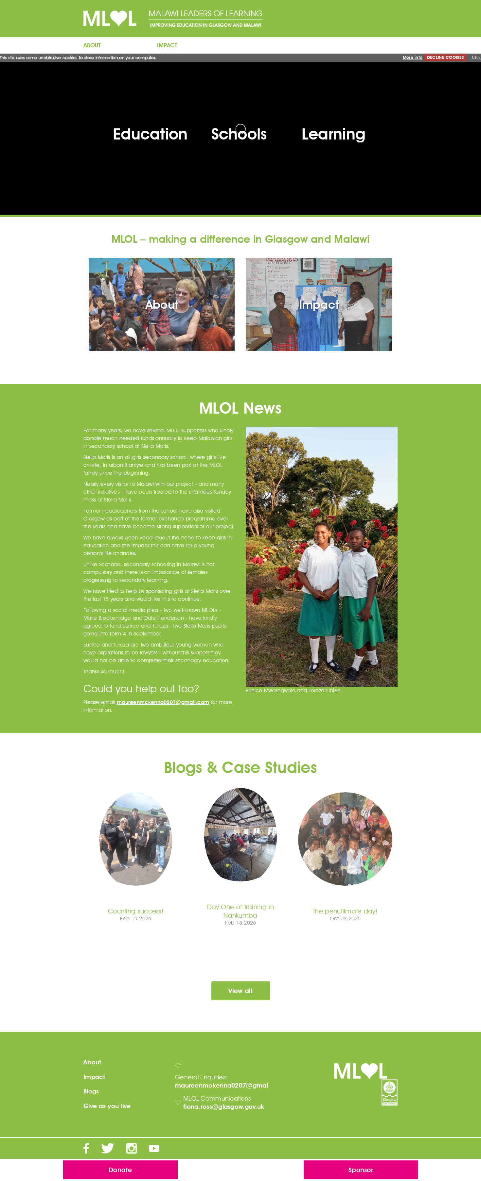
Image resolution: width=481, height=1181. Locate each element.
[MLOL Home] (115, 18)
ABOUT (92, 45)
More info (413, 57)
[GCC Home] (390, 1092)
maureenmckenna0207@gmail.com (163, 702)
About (92, 1062)
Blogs (91, 1091)
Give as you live (107, 1106)
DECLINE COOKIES (445, 57)
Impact (94, 1077)
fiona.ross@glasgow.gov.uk (223, 1106)
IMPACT (167, 45)
